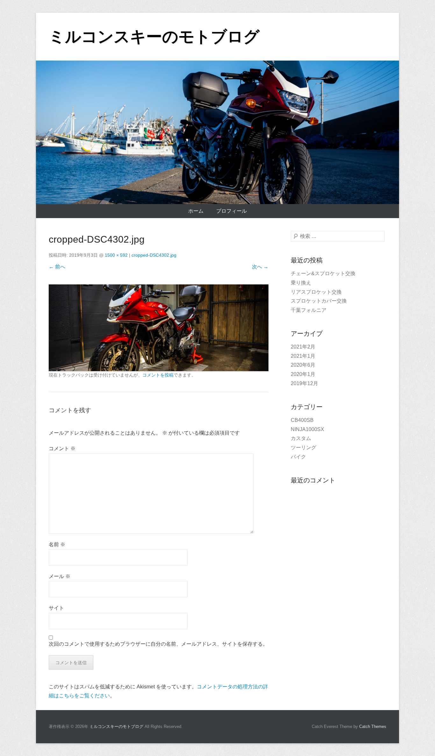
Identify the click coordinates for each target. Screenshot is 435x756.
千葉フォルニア (308, 310)
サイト (56, 608)
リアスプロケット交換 (316, 292)
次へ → (260, 266)
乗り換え (301, 282)
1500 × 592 (116, 255)
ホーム (195, 211)
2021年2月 (303, 346)
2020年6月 (303, 365)
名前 (57, 544)
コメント (62, 448)
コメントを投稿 (158, 375)
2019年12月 (304, 383)
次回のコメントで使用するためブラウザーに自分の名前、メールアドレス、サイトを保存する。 (158, 644)
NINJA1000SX (307, 429)
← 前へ (57, 266)
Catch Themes (372, 726)
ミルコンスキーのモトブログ (154, 37)
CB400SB (302, 420)
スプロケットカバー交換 (319, 301)
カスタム (301, 438)
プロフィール (231, 211)
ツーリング (303, 447)
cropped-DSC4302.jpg (154, 255)
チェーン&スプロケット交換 (323, 273)
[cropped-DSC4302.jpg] (158, 327)
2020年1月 (303, 374)
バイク (298, 456)
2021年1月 (303, 356)
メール (59, 576)
